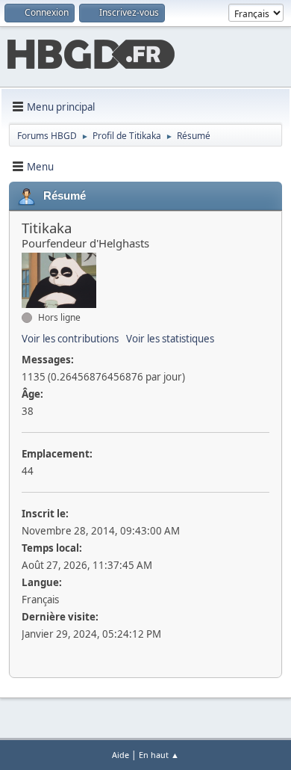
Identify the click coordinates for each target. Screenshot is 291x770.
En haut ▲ (159, 754)
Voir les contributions (70, 338)
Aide (120, 754)
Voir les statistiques (170, 338)
